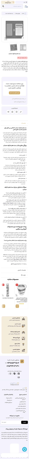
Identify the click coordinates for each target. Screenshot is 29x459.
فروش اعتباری (18, 324)
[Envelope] (19, 377)
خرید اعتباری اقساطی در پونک (20, 411)
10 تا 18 (8, 1)
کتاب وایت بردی (22, 404)
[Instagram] (10, 374)
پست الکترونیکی (13, 383)
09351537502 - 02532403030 (12, 364)
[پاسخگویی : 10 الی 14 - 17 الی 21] (22, 361)
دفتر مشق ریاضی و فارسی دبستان (20, 398)
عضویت (24, 422)
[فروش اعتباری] (23, 326)
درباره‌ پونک (9, 400)
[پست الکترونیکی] (18, 383)
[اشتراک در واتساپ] (12, 112)
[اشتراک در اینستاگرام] (16, 112)
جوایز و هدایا (17, 13)
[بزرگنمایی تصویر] (23, 38)
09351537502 (8, 3)
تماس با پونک (8, 398)
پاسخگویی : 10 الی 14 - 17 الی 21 (13, 360)
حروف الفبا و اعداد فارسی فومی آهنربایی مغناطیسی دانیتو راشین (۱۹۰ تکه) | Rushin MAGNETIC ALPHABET (21, 300)
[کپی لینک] (20, 112)
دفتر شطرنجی (22, 402)
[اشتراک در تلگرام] (8, 112)
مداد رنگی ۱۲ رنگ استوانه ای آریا (7, 298)
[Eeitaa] (19, 374)
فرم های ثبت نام (14, 93)
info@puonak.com (14, 385)
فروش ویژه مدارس (21, 406)
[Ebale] (14, 374)
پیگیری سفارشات (8, 402)
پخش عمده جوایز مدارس (20, 408)
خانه (23, 13)
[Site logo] (26, 6)
